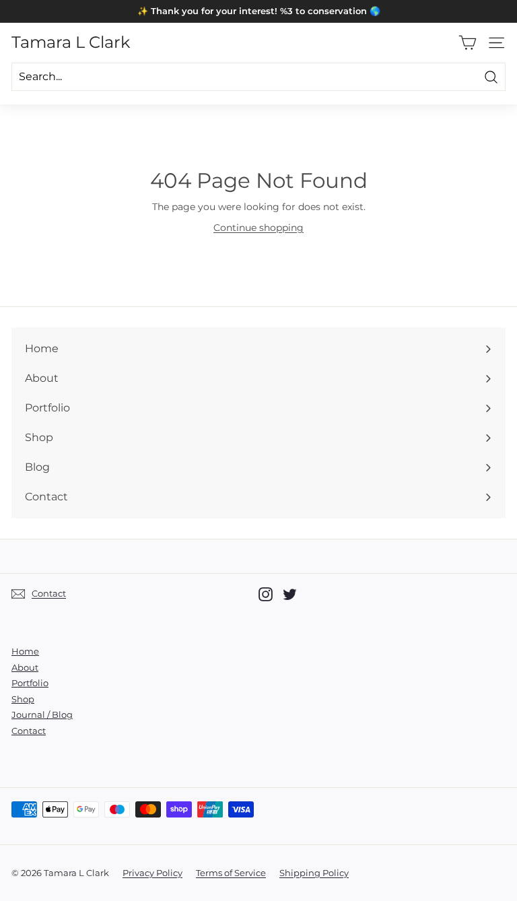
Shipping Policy (314, 872)
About (24, 667)
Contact (28, 730)
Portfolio (29, 682)
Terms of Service (231, 872)
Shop (22, 699)
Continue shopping (258, 228)
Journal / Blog (42, 714)
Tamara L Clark (70, 42)
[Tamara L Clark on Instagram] (265, 594)
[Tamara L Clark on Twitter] (290, 594)
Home (25, 651)
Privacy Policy (152, 872)
